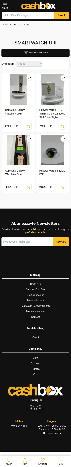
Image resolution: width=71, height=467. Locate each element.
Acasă (5, 25)
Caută (61, 15)
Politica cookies (35, 295)
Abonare (61, 242)
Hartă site (35, 284)
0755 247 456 (19, 426)
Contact (35, 317)
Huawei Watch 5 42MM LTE (52, 173)
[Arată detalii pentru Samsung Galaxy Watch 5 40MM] (18, 89)
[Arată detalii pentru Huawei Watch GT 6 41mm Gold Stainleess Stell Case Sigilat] (53, 89)
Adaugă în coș (28, 126)
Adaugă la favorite (29, 78)
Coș (35, 374)
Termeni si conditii (35, 311)
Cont (35, 358)
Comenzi (35, 363)
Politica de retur (35, 300)
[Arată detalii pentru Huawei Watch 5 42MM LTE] (53, 150)
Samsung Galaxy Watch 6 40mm (15, 173)
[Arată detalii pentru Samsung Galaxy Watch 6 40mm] (18, 150)
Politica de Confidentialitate (35, 306)
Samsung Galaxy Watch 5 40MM (15, 112)
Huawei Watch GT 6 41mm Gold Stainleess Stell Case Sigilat (52, 114)
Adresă (36, 369)
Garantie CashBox (35, 289)
